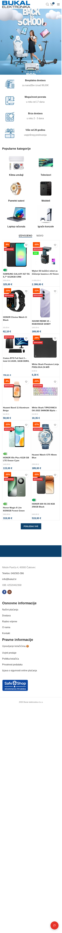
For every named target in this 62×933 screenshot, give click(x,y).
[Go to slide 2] (25, 71)
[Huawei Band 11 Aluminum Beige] (16, 391)
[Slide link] (31, 41)
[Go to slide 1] (22, 71)
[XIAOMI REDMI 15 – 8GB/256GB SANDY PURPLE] (45, 302)
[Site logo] (16, 4)
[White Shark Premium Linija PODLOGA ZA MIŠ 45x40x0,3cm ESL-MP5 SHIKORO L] (45, 348)
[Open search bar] (47, 4)
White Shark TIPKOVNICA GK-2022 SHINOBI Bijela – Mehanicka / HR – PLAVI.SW (45, 410)
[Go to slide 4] (31, 71)
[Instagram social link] (9, 592)
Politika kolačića (10, 659)
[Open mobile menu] (58, 4)
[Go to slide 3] (28, 71)
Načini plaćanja (10, 610)
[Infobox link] (29, 83)
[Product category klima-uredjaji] (16, 166)
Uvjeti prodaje (9, 653)
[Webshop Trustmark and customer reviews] (15, 685)
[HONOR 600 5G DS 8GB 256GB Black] (45, 486)
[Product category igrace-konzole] (46, 217)
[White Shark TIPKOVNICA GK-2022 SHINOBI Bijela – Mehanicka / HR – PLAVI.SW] (45, 391)
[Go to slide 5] (34, 71)
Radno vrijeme (9, 621)
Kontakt (6, 633)
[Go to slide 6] (36, 71)
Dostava (6, 615)
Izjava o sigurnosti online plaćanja (19, 670)
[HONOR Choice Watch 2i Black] (16, 301)
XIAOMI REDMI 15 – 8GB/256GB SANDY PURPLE (41, 324)
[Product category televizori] (46, 166)
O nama (6, 627)
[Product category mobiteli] (46, 191)
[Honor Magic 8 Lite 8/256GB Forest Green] (16, 488)
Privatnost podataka (12, 664)
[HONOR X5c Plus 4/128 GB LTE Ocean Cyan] (16, 438)
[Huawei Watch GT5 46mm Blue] (45, 436)
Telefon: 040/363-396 (13, 573)
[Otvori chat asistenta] (52, 925)
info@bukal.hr (9, 579)
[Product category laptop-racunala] (16, 217)
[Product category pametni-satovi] (16, 191)
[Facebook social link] (4, 592)
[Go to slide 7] (39, 71)
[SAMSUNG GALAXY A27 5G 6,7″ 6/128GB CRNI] (16, 256)
